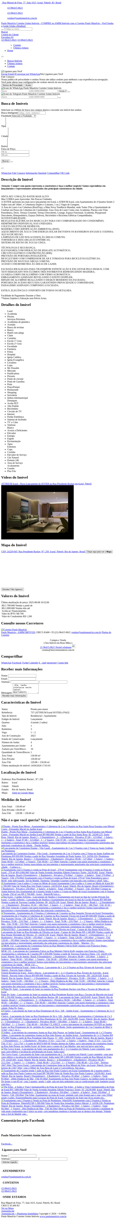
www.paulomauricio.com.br (53, 1216)
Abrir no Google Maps (23, 793)
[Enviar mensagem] (69, 91)
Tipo (3, 126)
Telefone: (5, 682)
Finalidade (6, 116)
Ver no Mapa (7, 1208)
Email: (4, 678)
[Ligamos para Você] (11, 71)
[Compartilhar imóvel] (2, 168)
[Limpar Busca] (11, 161)
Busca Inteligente (9, 113)
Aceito (28, 85)
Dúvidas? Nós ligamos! (12, 589)
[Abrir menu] (2, 55)
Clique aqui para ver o (99, 552)
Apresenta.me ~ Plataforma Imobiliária (19, 1213)
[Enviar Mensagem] (59, 97)
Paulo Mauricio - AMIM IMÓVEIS (18, 632)
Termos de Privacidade (12, 85)
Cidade (4, 136)
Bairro (4, 146)
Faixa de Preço (8, 149)
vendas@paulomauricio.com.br (22, 18)
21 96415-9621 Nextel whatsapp (55, 647)
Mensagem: (6, 692)
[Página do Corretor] (14, 629)
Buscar (5, 161)
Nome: (4, 675)
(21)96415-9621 (15, 8)
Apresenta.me (7, 1211)
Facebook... (6, 1144)
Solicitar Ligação (9, 1162)
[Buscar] (2, 29)
